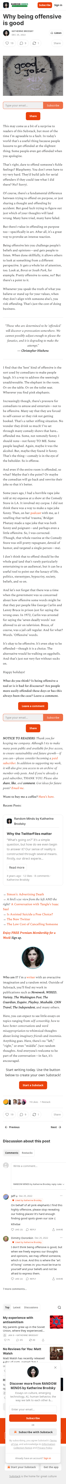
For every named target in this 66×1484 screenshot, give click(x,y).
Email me (17, 788)
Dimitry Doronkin (22, 1238)
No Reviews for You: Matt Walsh (22, 1351)
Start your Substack (23, 1467)
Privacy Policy (44, 1447)
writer (31, 977)
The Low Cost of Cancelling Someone (32, 924)
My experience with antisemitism (18, 1320)
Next (54, 1127)
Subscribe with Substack (36, 1432)
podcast (35, 513)
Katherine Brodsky (23, 31)
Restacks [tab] (27, 1152)
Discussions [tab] (31, 1307)
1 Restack (45, 1102)
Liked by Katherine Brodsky (28, 1200)
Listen (58, 33)
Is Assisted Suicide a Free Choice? (30, 914)
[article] (33, 1328)
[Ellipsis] (61, 1196)
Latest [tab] (17, 1307)
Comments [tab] (11, 1152)
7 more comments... (15, 1289)
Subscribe (45, 5)
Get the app (51, 1467)
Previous (14, 1127)
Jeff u (14, 1196)
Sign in (58, 5)
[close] (55, 1367)
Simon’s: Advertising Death (25, 894)
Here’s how (46, 796)
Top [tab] (7, 1307)
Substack (14, 1476)
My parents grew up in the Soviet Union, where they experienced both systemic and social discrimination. (24, 1328)
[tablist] (19, 1153)
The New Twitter (18, 919)
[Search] (59, 1307)
